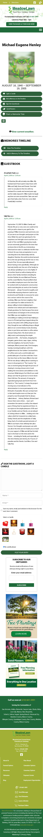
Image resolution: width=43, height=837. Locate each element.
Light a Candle (10, 94)
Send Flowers (10, 109)
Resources (6, 770)
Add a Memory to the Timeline (16, 99)
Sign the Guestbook (12, 104)
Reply (6, 207)
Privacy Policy (26, 835)
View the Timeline (13, 148)
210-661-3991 (33, 17)
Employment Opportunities (32, 780)
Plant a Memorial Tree (15, 114)
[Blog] (40, 2)
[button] (40, 29)
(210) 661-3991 (21, 700)
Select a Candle (8, 517)
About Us (6, 760)
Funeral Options (8, 765)
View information (7, 811)
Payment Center (29, 775)
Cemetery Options (29, 770)
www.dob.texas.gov (26, 825)
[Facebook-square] (34, 2)
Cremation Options (29, 765)
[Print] (3, 121)
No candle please (10, 547)
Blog (4, 780)
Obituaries (6, 775)
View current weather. (23, 132)
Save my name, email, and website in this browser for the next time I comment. (22, 510)
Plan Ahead (27, 760)
